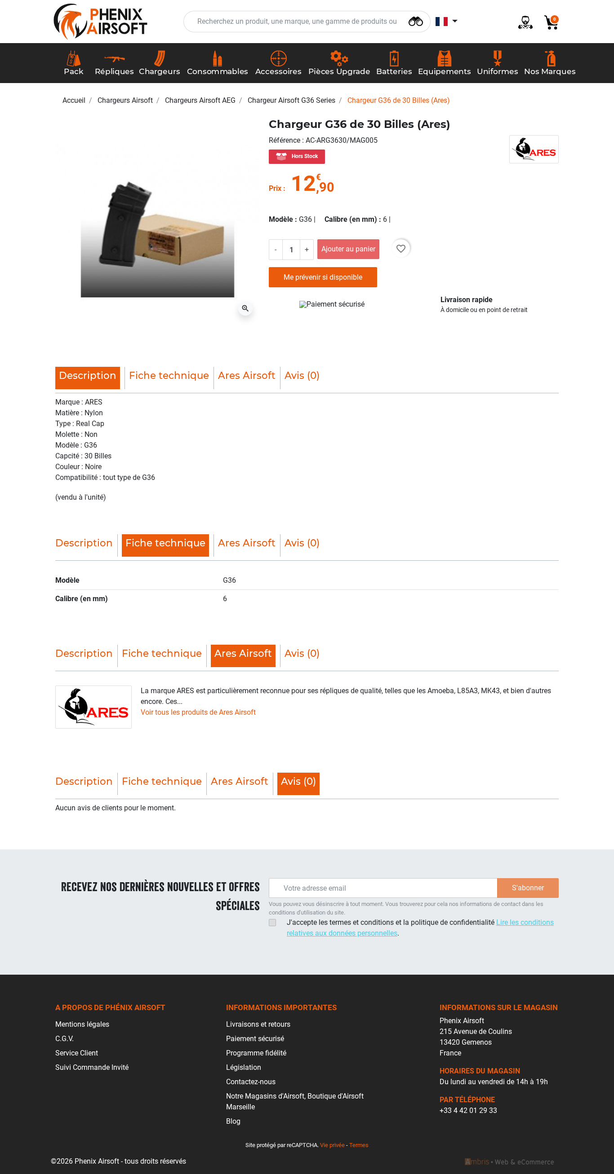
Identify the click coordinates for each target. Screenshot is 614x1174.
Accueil (73, 100)
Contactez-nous (251, 1081)
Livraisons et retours (258, 1024)
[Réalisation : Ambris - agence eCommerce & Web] (509, 1161)
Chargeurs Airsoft (125, 100)
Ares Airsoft (247, 375)
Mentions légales (82, 1024)
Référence (285, 140)
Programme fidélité (256, 1053)
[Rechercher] (416, 20)
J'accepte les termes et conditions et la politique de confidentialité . (420, 927)
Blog (233, 1121)
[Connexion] (522, 22)
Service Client (76, 1053)
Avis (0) (302, 375)
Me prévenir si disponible (323, 277)
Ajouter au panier (348, 249)
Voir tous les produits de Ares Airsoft (198, 712)
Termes (359, 1145)
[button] (548, 22)
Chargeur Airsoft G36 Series (291, 100)
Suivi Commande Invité (92, 1067)
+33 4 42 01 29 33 (468, 1110)
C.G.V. (64, 1038)
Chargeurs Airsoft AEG (200, 100)
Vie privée (332, 1145)
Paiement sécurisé (255, 1038)
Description (84, 543)
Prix (275, 188)
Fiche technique (169, 375)
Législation (243, 1067)
